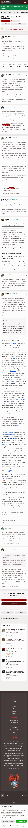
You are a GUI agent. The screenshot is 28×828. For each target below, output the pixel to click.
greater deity (14, 344)
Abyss (9, 442)
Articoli (14, 701)
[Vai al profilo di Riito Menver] (2, 29)
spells (23, 352)
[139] (9, 513)
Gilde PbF (14, 706)
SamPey (7, 107)
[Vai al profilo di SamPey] (2, 107)
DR (9, 471)
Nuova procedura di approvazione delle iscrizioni (12, 7)
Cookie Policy (22, 815)
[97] (23, 484)
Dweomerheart (9, 432)
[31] (2, 372)
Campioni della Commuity (14, 725)
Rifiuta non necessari (8, 821)
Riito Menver (7, 28)
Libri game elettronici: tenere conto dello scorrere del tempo (15, 630)
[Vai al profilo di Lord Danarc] (2, 75)
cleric (10, 381)
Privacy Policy (11, 800)
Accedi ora (14, 603)
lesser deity (12, 438)
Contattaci (18, 800)
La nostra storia (14, 720)
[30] (14, 358)
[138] (10, 493)
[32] (18, 387)
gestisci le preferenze (10, 817)
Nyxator (7, 219)
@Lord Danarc (5, 125)
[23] (17, 425)
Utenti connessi (14, 729)
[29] (9, 353)
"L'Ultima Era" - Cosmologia (13, 639)
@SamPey (11, 188)
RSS (14, 802)
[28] (6, 444)
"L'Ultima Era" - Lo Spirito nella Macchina (14, 649)
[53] (25, 456)
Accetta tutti (22, 821)
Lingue (4, 800)
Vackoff (8, 640)
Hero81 (8, 632)
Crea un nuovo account (14, 600)
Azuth (13, 434)
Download (14, 711)
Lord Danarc (8, 74)
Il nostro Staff (14, 727)
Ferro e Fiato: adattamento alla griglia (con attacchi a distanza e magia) (15, 672)
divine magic (13, 371)
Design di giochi (14, 632)
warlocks (5, 478)
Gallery (14, 713)
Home (14, 699)
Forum (14, 704)
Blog (14, 708)
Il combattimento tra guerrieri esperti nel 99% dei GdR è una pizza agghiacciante (16, 661)
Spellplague (8, 434)
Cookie (24, 800)
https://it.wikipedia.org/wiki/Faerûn (11, 253)
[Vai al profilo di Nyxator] (2, 220)
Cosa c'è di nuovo (14, 722)
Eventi (14, 732)
